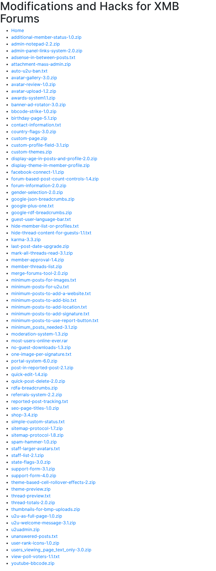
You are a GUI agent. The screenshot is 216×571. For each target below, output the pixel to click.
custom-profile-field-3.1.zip (40, 145)
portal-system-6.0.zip (34, 361)
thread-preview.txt (31, 496)
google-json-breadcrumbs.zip (43, 199)
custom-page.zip (29, 138)
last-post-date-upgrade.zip (40, 246)
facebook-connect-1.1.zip (37, 172)
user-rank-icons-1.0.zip (35, 543)
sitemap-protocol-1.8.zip (37, 435)
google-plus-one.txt (32, 206)
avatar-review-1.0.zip (33, 84)
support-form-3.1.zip (33, 469)
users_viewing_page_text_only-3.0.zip (51, 549)
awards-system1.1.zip (33, 98)
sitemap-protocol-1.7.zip (37, 428)
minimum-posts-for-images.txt (43, 280)
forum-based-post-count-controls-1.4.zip (55, 179)
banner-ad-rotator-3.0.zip (38, 104)
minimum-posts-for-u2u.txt (40, 286)
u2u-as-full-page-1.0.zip (36, 516)
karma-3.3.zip (26, 239)
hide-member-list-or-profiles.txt (45, 226)
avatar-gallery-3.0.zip (34, 77)
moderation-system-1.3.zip (39, 334)
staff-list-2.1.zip (27, 455)
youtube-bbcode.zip (33, 563)
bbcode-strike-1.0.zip (34, 111)
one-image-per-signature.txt (41, 354)
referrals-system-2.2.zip (36, 394)
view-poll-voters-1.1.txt (35, 556)
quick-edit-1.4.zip (29, 374)
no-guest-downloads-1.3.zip (41, 347)
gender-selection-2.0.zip (37, 192)
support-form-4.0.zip (33, 475)
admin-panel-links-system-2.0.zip (46, 50)
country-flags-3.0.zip (33, 131)
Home (17, 30)
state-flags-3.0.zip (31, 462)
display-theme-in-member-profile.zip (50, 165)
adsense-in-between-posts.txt (43, 57)
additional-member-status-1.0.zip (46, 37)
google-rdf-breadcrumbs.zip (41, 212)
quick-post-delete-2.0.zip (38, 381)
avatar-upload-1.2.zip (33, 91)
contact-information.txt (36, 125)
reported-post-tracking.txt (39, 401)
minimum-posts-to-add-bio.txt (43, 300)
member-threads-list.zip (36, 266)
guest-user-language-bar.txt (41, 219)
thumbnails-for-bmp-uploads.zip (45, 509)
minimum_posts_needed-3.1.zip (44, 327)
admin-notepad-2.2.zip (35, 44)
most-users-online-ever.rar (39, 340)
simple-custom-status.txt (38, 421)
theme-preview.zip (31, 489)
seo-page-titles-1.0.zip (35, 408)
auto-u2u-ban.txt (29, 71)
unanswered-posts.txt (34, 536)
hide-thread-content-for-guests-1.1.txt (51, 232)
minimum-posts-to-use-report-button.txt (54, 320)
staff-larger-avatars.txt (35, 448)
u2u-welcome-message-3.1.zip (43, 522)
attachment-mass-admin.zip (41, 64)
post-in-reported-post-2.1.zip (42, 367)
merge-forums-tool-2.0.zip (39, 273)
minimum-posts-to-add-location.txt (49, 307)
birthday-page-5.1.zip (34, 118)
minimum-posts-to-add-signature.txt (50, 313)
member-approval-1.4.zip (37, 259)
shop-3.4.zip (24, 415)
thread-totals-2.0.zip (33, 502)
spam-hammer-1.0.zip (34, 442)
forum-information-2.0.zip (38, 185)
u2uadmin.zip (25, 529)
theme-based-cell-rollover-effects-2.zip (53, 482)
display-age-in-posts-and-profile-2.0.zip (54, 158)
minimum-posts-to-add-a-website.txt (51, 293)
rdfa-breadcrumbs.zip (34, 388)
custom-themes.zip (31, 152)
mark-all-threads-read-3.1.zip (42, 253)
